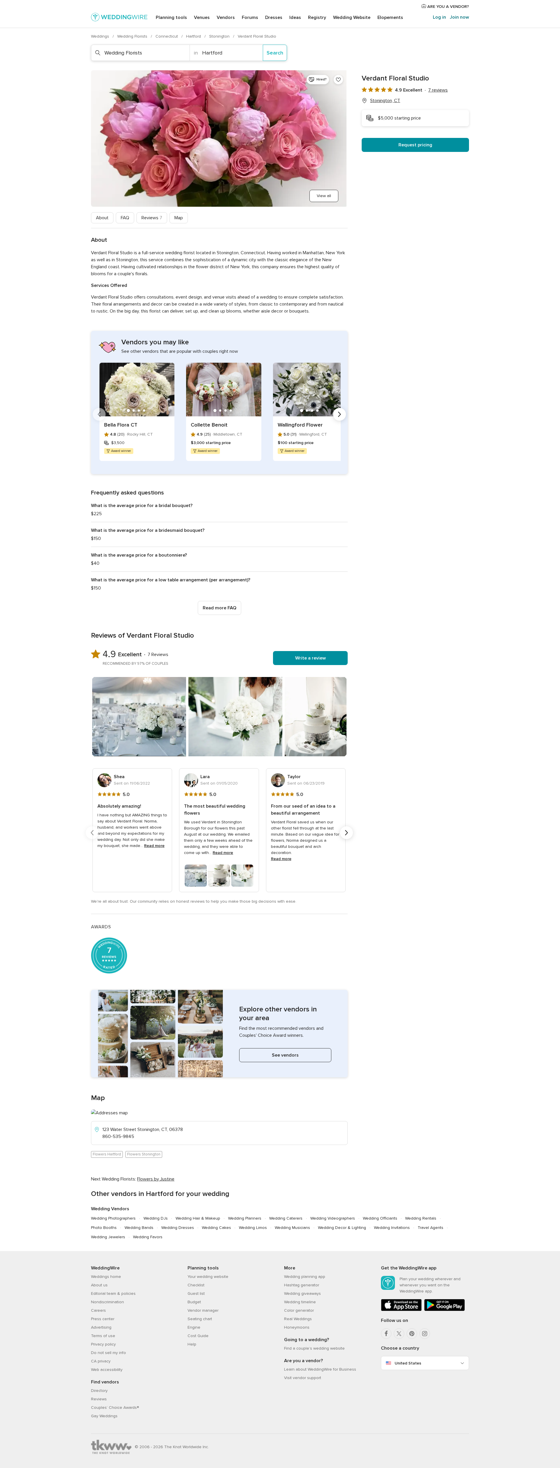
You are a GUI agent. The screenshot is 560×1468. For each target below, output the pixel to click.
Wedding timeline (300, 1301)
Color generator (299, 1310)
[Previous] (99, 414)
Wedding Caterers (285, 1218)
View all (324, 195)
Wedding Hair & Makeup (198, 1218)
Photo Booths (104, 1227)
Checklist (196, 1285)
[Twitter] (399, 1333)
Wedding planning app (304, 1276)
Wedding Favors (147, 1236)
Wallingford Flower (300, 425)
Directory (99, 1390)
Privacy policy (103, 1344)
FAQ (125, 218)
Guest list (196, 1293)
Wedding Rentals (420, 1218)
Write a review (310, 658)
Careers (98, 1310)
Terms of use (103, 1335)
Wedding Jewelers (108, 1236)
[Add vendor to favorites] (338, 79)
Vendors (226, 17)
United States (408, 1363)
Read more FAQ (219, 608)
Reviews (151, 218)
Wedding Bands (139, 1227)
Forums (250, 17)
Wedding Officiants (380, 1218)
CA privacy (101, 1361)
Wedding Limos (253, 1227)
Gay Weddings (104, 1415)
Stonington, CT (385, 101)
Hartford (194, 36)
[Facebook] (386, 1333)
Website (351, 17)
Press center (102, 1318)
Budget (194, 1301)
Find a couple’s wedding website (314, 1348)
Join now (459, 17)
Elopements (390, 17)
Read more (154, 845)
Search (275, 53)
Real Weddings (298, 1318)
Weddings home (106, 1276)
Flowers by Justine (155, 1179)
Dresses (273, 17)
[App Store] (401, 1309)
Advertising (101, 1327)
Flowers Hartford (107, 1154)
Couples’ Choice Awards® (115, 1407)
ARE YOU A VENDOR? (447, 6)
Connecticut (167, 36)
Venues (202, 17)
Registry (317, 17)
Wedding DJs (156, 1218)
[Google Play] (444, 1309)
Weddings (100, 36)
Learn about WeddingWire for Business (320, 1369)
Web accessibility (107, 1369)
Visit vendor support (302, 1377)
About (102, 218)
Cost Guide (198, 1335)
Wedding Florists (132, 36)
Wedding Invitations (392, 1227)
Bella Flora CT (120, 425)
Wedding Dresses (177, 1227)
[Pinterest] (412, 1333)
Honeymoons (296, 1327)
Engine (194, 1327)
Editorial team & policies (113, 1293)
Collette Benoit (209, 425)
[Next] (339, 414)
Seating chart (200, 1318)
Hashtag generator (301, 1285)
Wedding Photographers (113, 1218)
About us (99, 1285)
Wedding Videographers (332, 1218)
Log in (439, 17)
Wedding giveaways (302, 1293)
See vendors (285, 1055)
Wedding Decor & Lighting (342, 1227)
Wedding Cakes (216, 1227)
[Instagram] (424, 1333)
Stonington (220, 36)
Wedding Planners (244, 1218)
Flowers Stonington (143, 1154)
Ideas (295, 17)
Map (178, 218)
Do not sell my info (108, 1352)
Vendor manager (203, 1310)
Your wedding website (208, 1276)
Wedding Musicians (292, 1227)
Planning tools (171, 17)
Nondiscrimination (107, 1301)
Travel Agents (430, 1227)
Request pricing (415, 145)
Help (192, 1344)
